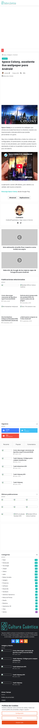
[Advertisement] (19, 26)
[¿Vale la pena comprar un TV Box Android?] (29, 310)
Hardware (5, 591)
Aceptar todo (19, 722)
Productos (6, 583)
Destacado (6, 563)
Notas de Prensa (7, 597)
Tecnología (6, 565)
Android (15, 55)
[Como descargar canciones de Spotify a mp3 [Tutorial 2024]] (10, 289)
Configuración (19, 713)
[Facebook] (18, 223)
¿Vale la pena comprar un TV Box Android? (28, 318)
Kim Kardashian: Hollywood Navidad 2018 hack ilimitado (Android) (9, 318)
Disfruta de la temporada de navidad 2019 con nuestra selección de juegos (28, 298)
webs (4, 574)
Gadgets (9, 55)
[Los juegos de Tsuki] (7, 516)
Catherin (6, 73)
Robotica (5, 603)
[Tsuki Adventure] (32, 502)
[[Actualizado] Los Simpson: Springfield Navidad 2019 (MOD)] (19, 516)
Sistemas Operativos (9, 594)
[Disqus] (19, 349)
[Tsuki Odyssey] (7, 484)
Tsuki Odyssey (18, 482)
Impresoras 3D (7, 606)
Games (5, 612)
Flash (4, 560)
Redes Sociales (7, 577)
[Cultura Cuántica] (8, 2)
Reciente (6, 444)
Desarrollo (5, 589)
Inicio (4, 55)
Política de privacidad (7, 697)
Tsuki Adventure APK (20, 466)
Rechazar (19, 718)
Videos (4, 571)
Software (5, 586)
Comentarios (31, 444)
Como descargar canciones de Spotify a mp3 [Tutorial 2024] (9, 297)
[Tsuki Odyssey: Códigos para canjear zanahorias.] (7, 460)
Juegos (5, 568)
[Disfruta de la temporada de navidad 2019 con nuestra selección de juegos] (29, 289)
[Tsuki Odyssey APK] (7, 476)
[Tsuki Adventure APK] (7, 468)
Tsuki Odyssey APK (19, 474)
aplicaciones (24, 198)
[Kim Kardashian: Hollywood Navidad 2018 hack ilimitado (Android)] (10, 310)
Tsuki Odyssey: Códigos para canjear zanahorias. (23, 459)
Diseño (5, 600)
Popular (18, 444)
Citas (4, 609)
